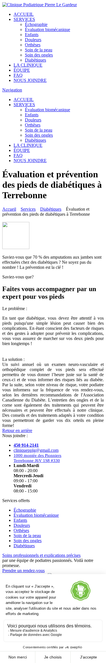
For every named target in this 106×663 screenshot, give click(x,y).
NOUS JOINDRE (30, 80)
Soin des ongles (39, 55)
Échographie (36, 24)
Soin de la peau (38, 49)
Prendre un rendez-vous (23, 570)
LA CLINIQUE (28, 65)
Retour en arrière (17, 430)
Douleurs (33, 39)
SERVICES (24, 19)
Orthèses (32, 44)
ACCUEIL (24, 14)
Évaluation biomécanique (47, 29)
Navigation (12, 90)
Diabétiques (35, 60)
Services (28, 209)
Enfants (31, 34)
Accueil (9, 209)
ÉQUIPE (22, 70)
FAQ (18, 75)
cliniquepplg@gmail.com (36, 450)
